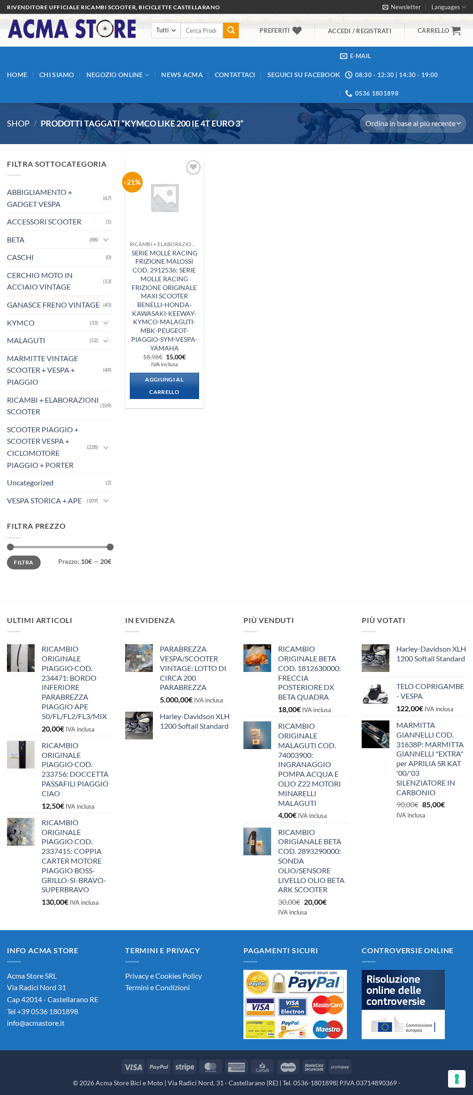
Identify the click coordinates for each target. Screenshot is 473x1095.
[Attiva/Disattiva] (105, 239)
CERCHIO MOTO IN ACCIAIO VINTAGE (40, 281)
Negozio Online (114, 75)
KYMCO (21, 322)
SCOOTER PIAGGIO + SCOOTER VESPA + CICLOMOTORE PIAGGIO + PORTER (43, 447)
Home (17, 75)
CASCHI (20, 257)
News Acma (182, 75)
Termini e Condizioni (157, 987)
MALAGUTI (26, 340)
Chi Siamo (56, 75)
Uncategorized (30, 482)
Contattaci (235, 75)
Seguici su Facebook (303, 75)
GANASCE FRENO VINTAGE (53, 304)
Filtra (23, 562)
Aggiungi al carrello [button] (164, 385)
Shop (18, 123)
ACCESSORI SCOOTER (44, 221)
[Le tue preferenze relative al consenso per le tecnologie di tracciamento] (457, 1079)
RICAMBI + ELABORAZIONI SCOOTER (53, 405)
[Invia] (231, 30)
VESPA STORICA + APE (44, 500)
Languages (445, 7)
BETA (15, 239)
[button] (401, 7)
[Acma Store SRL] (72, 30)
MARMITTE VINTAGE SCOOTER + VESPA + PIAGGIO (42, 370)
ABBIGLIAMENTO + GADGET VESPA (39, 198)
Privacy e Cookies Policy (163, 975)
